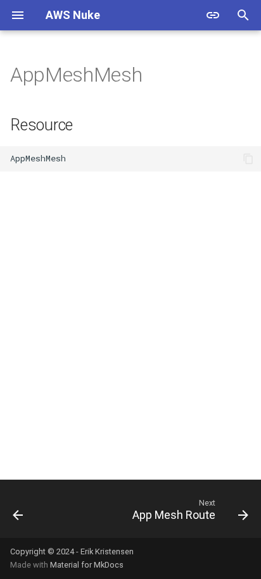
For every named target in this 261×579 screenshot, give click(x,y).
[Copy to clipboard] (248, 158)
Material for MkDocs (87, 565)
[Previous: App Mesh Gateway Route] (18, 512)
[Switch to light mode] (213, 15)
